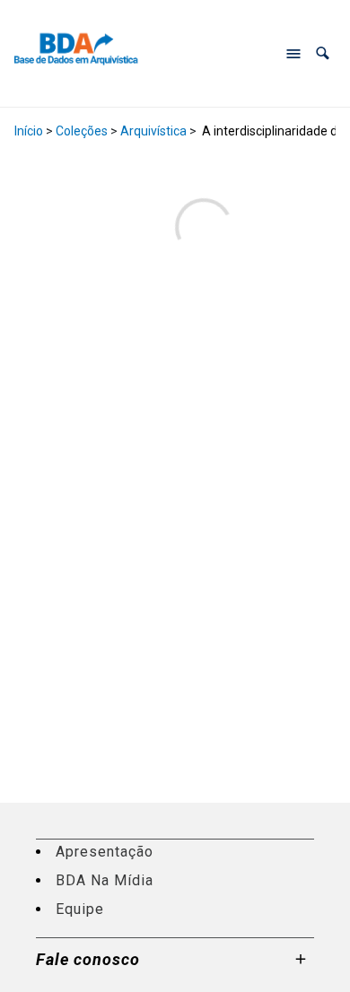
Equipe (80, 909)
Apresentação (104, 851)
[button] (323, 53)
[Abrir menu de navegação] (293, 54)
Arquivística (153, 131)
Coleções (82, 131)
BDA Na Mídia (104, 880)
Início (28, 131)
